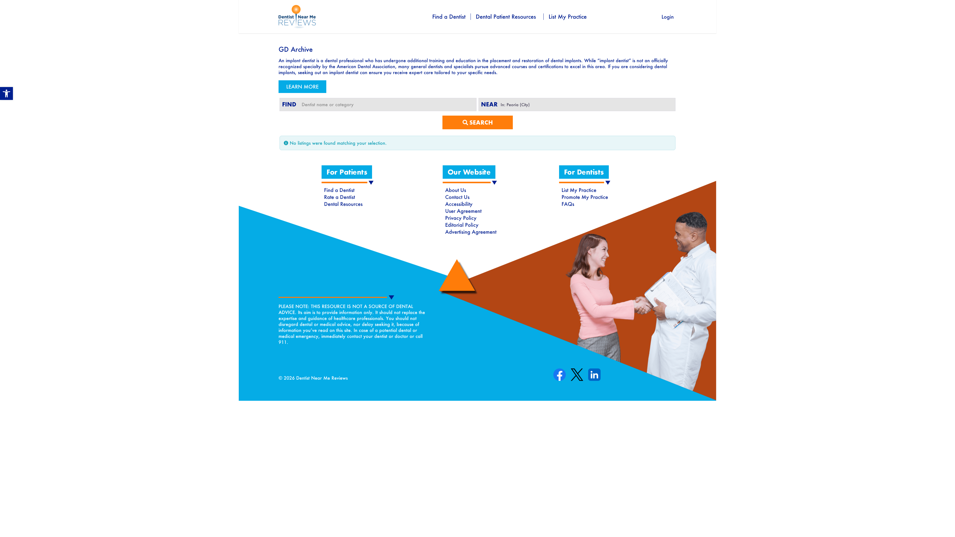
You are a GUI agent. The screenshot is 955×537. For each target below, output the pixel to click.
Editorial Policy (461, 225)
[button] (6, 93)
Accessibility (459, 204)
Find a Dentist (449, 16)
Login (668, 16)
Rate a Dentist (339, 197)
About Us (455, 190)
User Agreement (463, 211)
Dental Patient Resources (506, 16)
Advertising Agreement (470, 231)
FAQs (568, 204)
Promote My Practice (585, 197)
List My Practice (568, 16)
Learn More (302, 86)
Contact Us (457, 197)
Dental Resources (343, 204)
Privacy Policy (461, 218)
